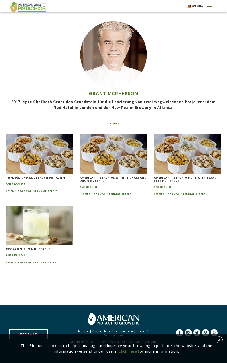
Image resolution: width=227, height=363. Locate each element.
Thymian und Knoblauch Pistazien (35, 177)
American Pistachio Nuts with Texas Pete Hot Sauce (185, 179)
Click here (128, 351)
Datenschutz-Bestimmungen (112, 331)
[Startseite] (27, 7)
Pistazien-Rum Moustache (28, 249)
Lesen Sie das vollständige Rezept (32, 191)
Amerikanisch (16, 183)
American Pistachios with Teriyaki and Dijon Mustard (113, 179)
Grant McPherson (113, 93)
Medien (83, 331)
